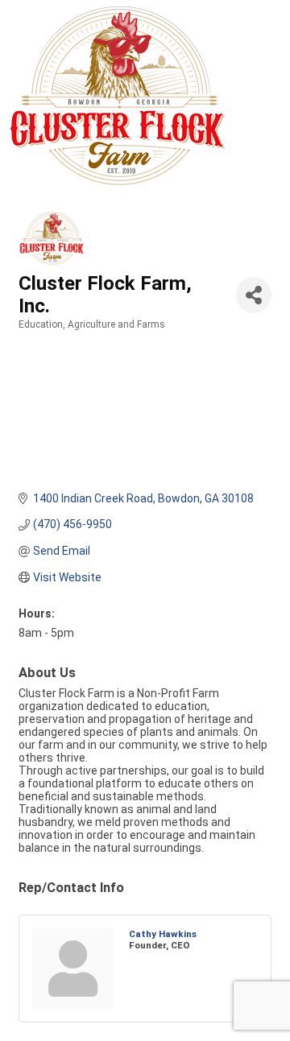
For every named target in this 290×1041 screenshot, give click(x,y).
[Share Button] (253, 295)
